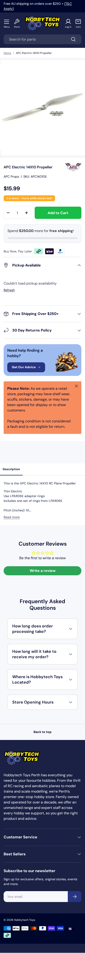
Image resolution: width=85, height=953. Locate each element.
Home (7, 53)
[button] (78, 23)
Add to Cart (58, 212)
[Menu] (7, 21)
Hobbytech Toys (24, 920)
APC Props (11, 176)
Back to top (42, 732)
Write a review (43, 570)
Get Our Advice (24, 367)
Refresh (9, 290)
